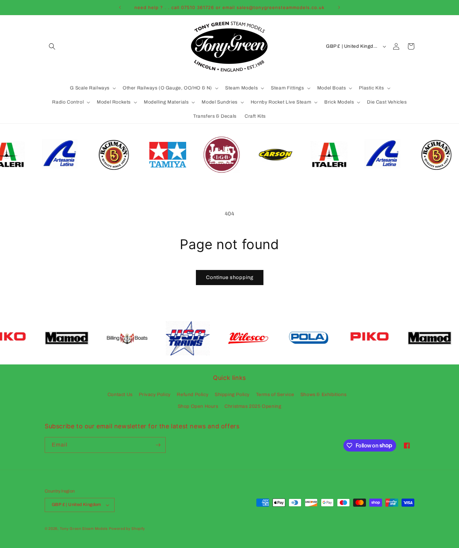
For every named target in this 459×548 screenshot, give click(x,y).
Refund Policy (192, 394)
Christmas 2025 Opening (252, 406)
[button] (52, 46)
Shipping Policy (232, 394)
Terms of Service (275, 394)
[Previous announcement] (120, 7)
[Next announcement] (339, 7)
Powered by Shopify (127, 528)
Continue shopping (229, 277)
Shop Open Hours (198, 406)
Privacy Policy (154, 394)
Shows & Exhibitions (323, 394)
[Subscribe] (158, 445)
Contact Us (120, 394)
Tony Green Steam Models (84, 528)
